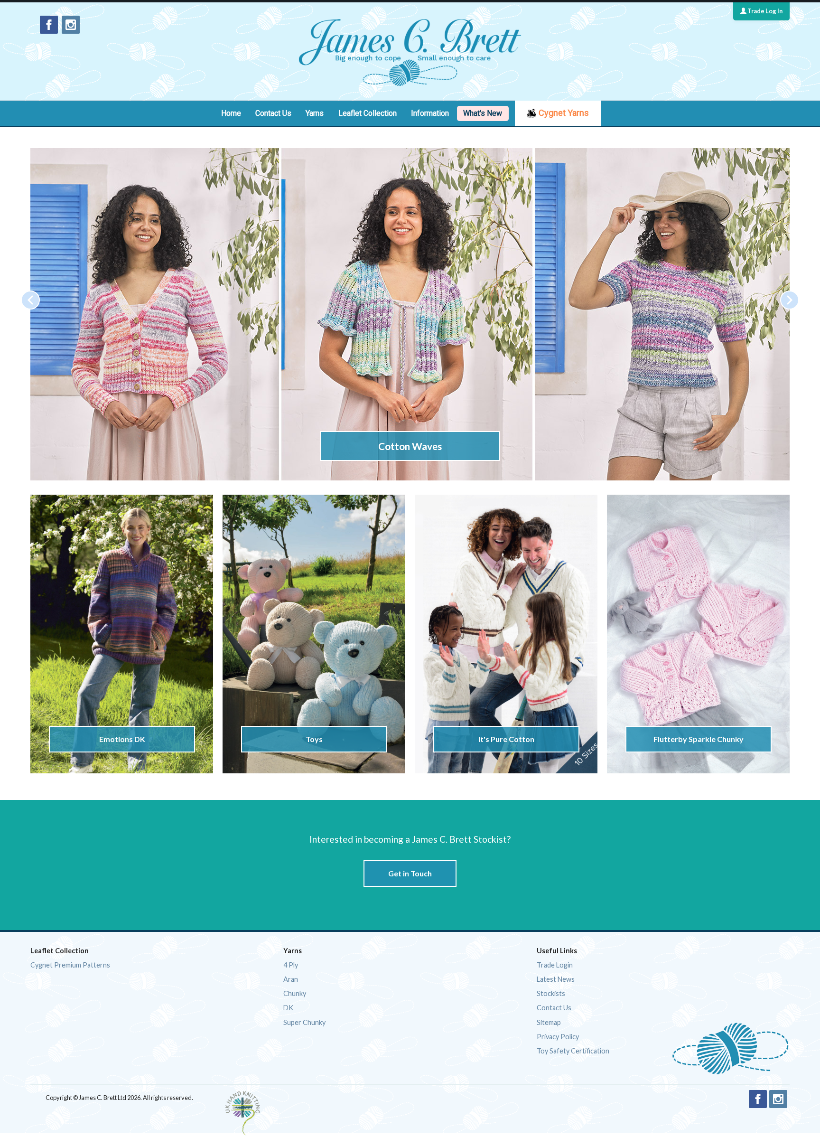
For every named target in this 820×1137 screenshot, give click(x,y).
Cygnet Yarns (564, 113)
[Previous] (30, 300)
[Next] (789, 300)
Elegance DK (410, 446)
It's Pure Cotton (506, 738)
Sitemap (549, 1022)
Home (231, 113)
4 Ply (290, 965)
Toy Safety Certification (573, 1051)
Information (430, 113)
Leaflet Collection (367, 113)
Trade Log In (764, 11)
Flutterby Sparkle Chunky (698, 738)
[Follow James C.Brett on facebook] (49, 25)
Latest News (556, 979)
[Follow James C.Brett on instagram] (71, 25)
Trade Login (555, 965)
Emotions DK (122, 738)
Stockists (551, 993)
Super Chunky (304, 1022)
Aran (290, 979)
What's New (482, 113)
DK (288, 1008)
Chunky (294, 993)
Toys (314, 738)
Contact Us (273, 113)
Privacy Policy (558, 1037)
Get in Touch (410, 873)
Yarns (315, 113)
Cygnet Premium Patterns (70, 965)
